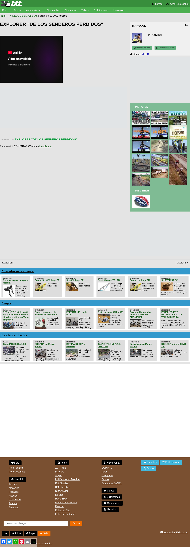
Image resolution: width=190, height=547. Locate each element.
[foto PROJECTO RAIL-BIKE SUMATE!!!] (160, 155)
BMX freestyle (62, 487)
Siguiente (182, 263)
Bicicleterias (113, 497)
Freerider (14, 507)
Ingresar (159, 4)
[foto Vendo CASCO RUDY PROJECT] (141, 196)
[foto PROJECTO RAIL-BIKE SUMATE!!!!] (178, 155)
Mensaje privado (143, 48)
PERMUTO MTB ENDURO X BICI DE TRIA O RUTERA (171, 314)
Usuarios (118, 10)
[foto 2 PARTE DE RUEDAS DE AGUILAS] (160, 126)
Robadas (14, 492)
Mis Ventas (142, 190)
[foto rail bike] (141, 155)
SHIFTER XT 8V (169, 280)
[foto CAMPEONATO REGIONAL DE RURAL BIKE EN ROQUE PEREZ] (141, 112)
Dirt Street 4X (62, 483)
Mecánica (14, 488)
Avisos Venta (33, 10)
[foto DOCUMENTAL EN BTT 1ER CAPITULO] (141, 141)
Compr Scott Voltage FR (47, 280)
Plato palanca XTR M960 (110, 312)
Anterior (8, 263)
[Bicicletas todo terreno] (31, 4)
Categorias (107, 475)
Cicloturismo (100, 10)
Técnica (13, 484)
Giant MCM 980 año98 (14, 344)
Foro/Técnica (16, 468)
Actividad (157, 35)
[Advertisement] (54, 107)
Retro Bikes (61, 498)
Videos (85, 10)
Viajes (58, 475)
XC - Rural (60, 468)
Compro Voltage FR (140, 280)
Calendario (15, 499)
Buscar (105, 479)
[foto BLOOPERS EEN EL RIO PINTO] (160, 141)
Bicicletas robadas (14, 335)
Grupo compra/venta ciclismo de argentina (46, 313)
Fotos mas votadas (65, 514)
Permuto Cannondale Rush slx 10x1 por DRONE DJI (141, 314)
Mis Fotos (141, 107)
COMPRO (107, 468)
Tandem (13, 503)
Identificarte (45, 146)
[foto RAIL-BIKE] (178, 141)
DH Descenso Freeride (67, 479)
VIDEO (145, 54)
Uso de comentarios (41, 543)
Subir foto (151, 462)
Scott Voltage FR (75, 280)
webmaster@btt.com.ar (175, 532)
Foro (4, 10)
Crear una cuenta (179, 4)
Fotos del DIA (62, 510)
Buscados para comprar (17, 271)
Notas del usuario (166, 48)
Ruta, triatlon (62, 491)
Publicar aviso (172, 462)
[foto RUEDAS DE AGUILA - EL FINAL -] (141, 126)
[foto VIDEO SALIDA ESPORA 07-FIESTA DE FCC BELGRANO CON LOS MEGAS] (178, 112)
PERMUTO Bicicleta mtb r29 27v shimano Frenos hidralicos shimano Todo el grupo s (15, 316)
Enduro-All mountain (66, 502)
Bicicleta (19, 479)
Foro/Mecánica (17, 471)
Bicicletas (69, 10)
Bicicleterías (52, 10)
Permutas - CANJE (112, 483)
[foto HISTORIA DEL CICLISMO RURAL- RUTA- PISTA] (178, 126)
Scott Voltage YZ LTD (109, 280)
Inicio (18, 533)
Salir (45, 533)
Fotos (17, 10)
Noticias (13, 495)
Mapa (31, 533)
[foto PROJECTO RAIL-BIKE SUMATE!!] (141, 174)
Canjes (6, 303)
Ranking (59, 506)
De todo (59, 495)
